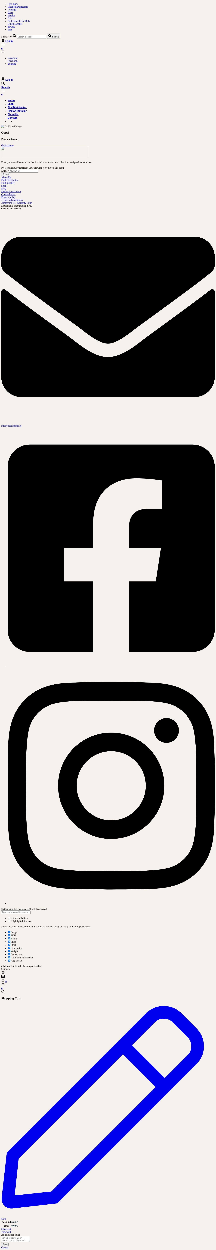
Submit (6, 174)
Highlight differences (21, 921)
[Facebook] (111, 665)
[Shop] (108, 977)
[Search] (108, 992)
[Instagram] (111, 903)
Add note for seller (10, 1234)
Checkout (6, 1229)
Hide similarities (19, 918)
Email (5, 170)
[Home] (108, 972)
